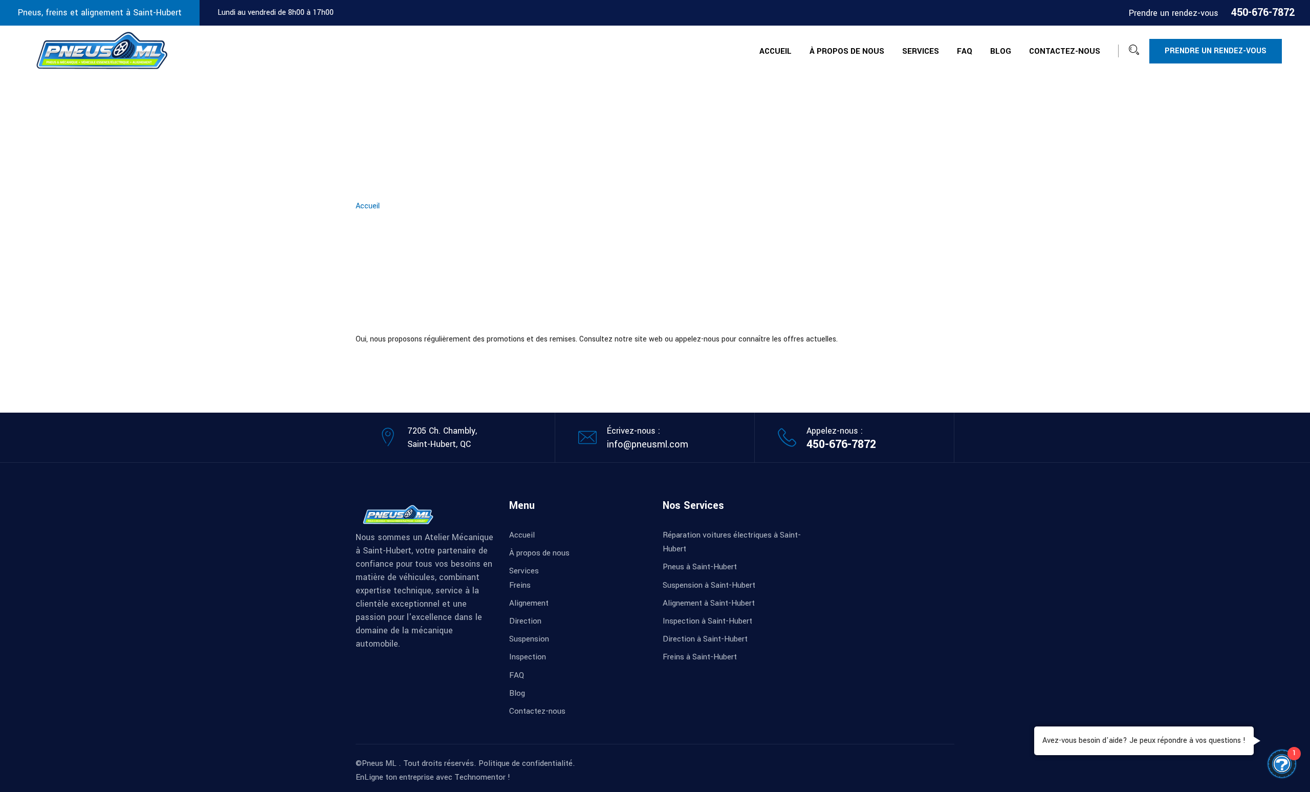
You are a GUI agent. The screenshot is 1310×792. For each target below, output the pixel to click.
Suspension (529, 639)
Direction (525, 621)
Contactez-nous (1064, 51)
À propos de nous (847, 51)
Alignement (529, 603)
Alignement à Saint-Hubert (709, 603)
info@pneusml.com (647, 444)
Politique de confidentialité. (526, 763)
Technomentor (480, 777)
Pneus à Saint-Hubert (700, 566)
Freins (520, 585)
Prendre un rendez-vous (1216, 51)
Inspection (527, 656)
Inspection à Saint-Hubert (707, 621)
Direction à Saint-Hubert (705, 639)
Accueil (775, 51)
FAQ (964, 51)
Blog (1000, 51)
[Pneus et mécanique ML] (102, 50)
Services (920, 51)
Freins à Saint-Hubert (700, 656)
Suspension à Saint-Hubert (709, 585)
